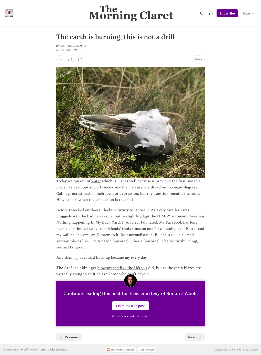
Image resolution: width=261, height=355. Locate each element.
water (96, 181)
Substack (220, 349)
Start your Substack (122, 349)
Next (192, 337)
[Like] (60, 59)
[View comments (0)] (70, 59)
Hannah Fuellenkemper (71, 46)
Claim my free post (130, 305)
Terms (43, 349)
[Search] (202, 13)
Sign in (248, 13)
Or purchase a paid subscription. (130, 316)
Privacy (34, 349)
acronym (178, 216)
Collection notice (58, 349)
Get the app (147, 349)
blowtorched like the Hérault (122, 268)
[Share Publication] (211, 13)
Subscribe (227, 13)
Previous (72, 337)
